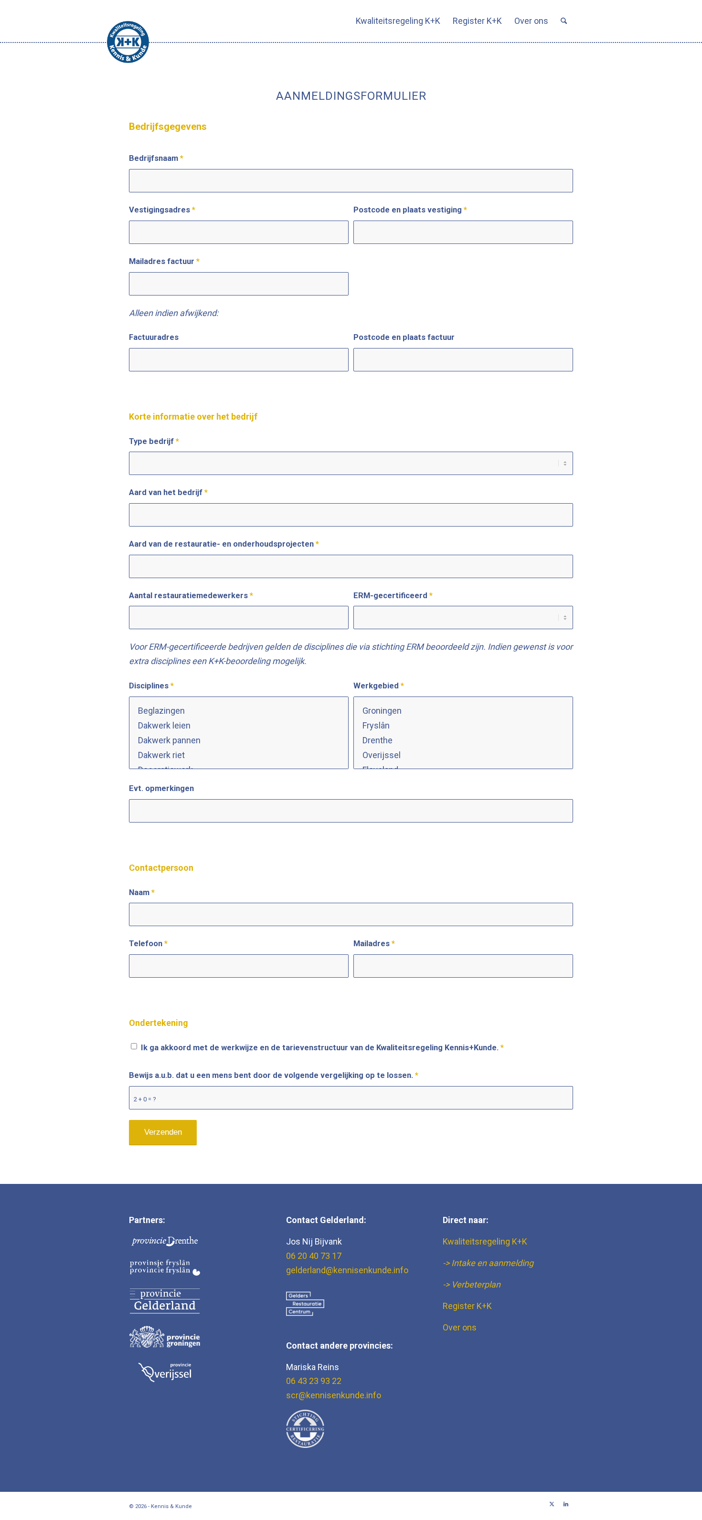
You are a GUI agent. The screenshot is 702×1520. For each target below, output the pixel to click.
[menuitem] (398, 21)
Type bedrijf (154, 441)
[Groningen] (463, 710)
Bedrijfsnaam (156, 158)
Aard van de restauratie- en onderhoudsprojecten (224, 544)
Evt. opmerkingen (161, 788)
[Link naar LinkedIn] (566, 1504)
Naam (142, 892)
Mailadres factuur (164, 261)
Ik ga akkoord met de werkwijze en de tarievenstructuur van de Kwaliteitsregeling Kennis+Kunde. (322, 1047)
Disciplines (151, 685)
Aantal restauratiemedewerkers (191, 595)
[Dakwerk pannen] (239, 740)
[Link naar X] (551, 1504)
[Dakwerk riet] (239, 755)
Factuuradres (154, 337)
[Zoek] (563, 21)
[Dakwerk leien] (239, 725)
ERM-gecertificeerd (393, 595)
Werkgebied (378, 685)
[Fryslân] (463, 725)
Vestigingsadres (162, 209)
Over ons (460, 1327)
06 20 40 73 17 (313, 1256)
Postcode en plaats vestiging (410, 209)
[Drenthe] (463, 740)
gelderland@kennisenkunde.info (347, 1270)
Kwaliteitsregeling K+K (485, 1241)
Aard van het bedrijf (168, 492)
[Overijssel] (463, 755)
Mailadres (374, 943)
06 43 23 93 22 (313, 1381)
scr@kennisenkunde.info (333, 1395)
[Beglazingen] (239, 710)
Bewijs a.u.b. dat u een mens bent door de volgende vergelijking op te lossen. (273, 1075)
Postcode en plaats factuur (404, 337)
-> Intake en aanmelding (488, 1263)
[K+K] (128, 42)
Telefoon (148, 943)
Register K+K (467, 1306)
